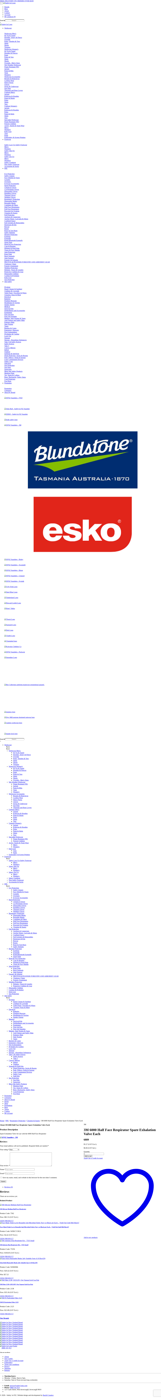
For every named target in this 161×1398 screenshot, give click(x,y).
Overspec (7, 182)
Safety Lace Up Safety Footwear (15, 145)
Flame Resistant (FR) (11, 67)
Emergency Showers (11, 330)
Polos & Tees (9, 57)
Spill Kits (7, 363)
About (6, 11)
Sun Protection (9, 280)
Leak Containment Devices (13, 359)
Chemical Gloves (10, 187)
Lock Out (7, 336)
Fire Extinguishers (10, 332)
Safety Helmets (9, 233)
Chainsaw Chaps (10, 264)
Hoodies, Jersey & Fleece (13, 37)
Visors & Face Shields (12, 250)
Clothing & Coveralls (11, 291)
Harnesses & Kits (10, 225)
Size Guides (8, 1359)
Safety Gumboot (10, 162)
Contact (7, 13)
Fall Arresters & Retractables (14, 223)
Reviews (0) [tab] (8, 1187)
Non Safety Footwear (11, 164)
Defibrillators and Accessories (14, 311)
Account (7, 15)
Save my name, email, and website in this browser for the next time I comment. (30, 1178)
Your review (5, 1166)
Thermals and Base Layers (13, 90)
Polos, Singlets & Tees (12, 41)
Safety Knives (9, 344)
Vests (6, 73)
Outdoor (7, 352)
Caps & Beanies (10, 246)
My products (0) (10, 17)
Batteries (7, 299)
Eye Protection (9, 174)
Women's (7, 75)
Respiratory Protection (12, 199)
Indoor (6, 350)
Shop (6, 1103)
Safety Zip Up (9, 157)
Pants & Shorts (9, 98)
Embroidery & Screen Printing (14, 137)
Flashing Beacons (10, 301)
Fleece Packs (8, 83)
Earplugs (7, 236)
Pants (6, 55)
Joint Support (9, 258)
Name (2, 1169)
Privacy (7, 1366)
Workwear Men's (10, 34)
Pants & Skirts (9, 114)
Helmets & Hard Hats (11, 248)
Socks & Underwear (11, 86)
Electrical (7, 297)
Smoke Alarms (9, 305)
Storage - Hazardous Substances (15, 340)
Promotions (8, 1105)
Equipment (8, 312)
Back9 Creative (48, 1395)
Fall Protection (9, 215)
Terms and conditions (11, 1364)
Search (2, 20)
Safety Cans (8, 361)
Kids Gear (8, 132)
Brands (6, 7)
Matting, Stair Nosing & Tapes (15, 318)
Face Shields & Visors (12, 178)
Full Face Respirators (11, 209)
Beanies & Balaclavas (11, 79)
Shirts (6, 43)
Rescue (6, 227)
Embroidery (8, 1362)
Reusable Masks (10, 203)
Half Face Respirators (11, 207)
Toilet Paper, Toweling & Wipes (15, 293)
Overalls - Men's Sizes (12, 63)
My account (8, 1113)
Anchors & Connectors (12, 217)
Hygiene (7, 287)
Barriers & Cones (10, 328)
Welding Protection (11, 268)
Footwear (7, 857)
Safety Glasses (9, 176)
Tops (6, 133)
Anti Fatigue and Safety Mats (14, 320)
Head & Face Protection (12, 244)
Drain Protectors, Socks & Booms (16, 356)
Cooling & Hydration (11, 276)
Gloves (6, 84)
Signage (7, 338)
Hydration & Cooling (11, 334)
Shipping (7, 1368)
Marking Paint (9, 373)
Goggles (7, 180)
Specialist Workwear (11, 120)
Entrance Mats (9, 322)
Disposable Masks (10, 201)
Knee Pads (8, 254)
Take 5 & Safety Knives (12, 342)
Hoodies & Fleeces (11, 53)
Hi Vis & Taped (9, 35)
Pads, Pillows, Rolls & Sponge (15, 358)
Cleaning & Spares (10, 213)
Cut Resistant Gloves (11, 189)
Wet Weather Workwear (12, 65)
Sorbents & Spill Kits (11, 354)
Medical (7, 307)
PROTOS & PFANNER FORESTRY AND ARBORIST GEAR (27, 262)
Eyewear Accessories (11, 184)
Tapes (6, 326)
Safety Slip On (9, 151)
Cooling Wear (9, 81)
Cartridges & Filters (11, 205)
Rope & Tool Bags (10, 231)
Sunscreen (8, 369)
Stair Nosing (8, 324)
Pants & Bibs (8, 71)
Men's (6, 128)
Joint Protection (9, 252)
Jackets (6, 69)
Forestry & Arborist (11, 260)
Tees (6, 104)
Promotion (8, 388)
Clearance (7, 390)
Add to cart (88, 1156)
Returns (7, 1370)
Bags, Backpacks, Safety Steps (15, 377)
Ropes (6, 229)
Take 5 (6, 346)
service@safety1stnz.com (18, 1386)
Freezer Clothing (10, 124)
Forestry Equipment (11, 266)
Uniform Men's (9, 92)
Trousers (7, 47)
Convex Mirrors (9, 348)
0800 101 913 (6, 1348)
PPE (5, 884)
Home (6, 1102)
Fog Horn (7, 381)
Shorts (6, 45)
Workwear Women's (11, 49)
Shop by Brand (9, 1100)
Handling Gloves (10, 193)
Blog (6, 9)
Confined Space (9, 221)
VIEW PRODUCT (6, 1221)
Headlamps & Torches (12, 303)
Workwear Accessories (12, 77)
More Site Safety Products (13, 371)
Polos (6, 100)
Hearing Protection (10, 235)
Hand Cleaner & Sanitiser (13, 289)
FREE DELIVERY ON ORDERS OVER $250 (17, 1)
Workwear (8, 745)
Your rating (4, 1150)
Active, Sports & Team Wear (14, 126)
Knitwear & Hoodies (11, 96)
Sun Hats (7, 88)
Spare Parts (8, 242)
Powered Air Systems (11, 211)
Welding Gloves (10, 197)
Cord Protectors (9, 379)
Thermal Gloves (10, 195)
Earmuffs (7, 238)
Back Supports (9, 256)
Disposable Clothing (11, 274)
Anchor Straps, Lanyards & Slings (16, 219)
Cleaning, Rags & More (12, 295)
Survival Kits (8, 309)
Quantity (87, 1152)
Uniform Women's (10, 106)
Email (2, 1173)
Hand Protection (10, 186)
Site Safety (8, 996)
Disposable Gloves (10, 191)
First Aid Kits (9, 314)
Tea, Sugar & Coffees (11, 375)
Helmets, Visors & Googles (13, 270)
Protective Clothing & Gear (13, 272)
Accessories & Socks (11, 166)
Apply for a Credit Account (93, 1158)
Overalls (7, 39)
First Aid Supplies (10, 316)
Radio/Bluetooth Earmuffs (13, 240)
